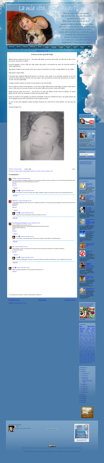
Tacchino (93, 361)
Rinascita (25, 46)
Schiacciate (84, 361)
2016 (82, 396)
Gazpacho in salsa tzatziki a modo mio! (90, 245)
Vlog (90, 336)
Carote (91, 344)
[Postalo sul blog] (27, 169)
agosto (84, 377)
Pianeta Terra (85, 358)
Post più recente (14, 300)
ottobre (84, 375)
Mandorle (88, 353)
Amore (83, 328)
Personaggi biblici (61, 47)
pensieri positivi (27, 171)
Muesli (85, 355)
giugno (84, 386)
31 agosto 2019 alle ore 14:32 (23, 267)
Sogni (93, 338)
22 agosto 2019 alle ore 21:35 (24, 200)
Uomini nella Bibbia (83, 362)
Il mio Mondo (85, 378)
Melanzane (93, 353)
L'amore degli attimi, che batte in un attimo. (90, 196)
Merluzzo (82, 354)
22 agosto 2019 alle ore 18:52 (23, 178)
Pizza (89, 358)
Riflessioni (32, 46)
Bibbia (83, 331)
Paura (81, 342)
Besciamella (87, 344)
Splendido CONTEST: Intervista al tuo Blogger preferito (90, 265)
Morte (87, 335)
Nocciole (91, 340)
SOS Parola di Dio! (68, 47)
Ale (13, 246)
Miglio (89, 354)
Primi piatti (84, 359)
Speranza (48, 171)
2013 (82, 402)
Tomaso (14, 178)
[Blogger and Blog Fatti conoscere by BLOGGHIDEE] (87, 417)
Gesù (93, 328)
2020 (82, 369)
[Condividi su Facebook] (30, 169)
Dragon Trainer (89, 349)
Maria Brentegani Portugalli (19, 223)
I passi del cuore (75, 47)
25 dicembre (85, 343)
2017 (82, 394)
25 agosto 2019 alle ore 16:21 (27, 236)
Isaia (87, 340)
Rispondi (14, 185)
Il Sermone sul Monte (53, 47)
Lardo (81, 351)
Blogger (82, 330)
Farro (94, 349)
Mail (87, 63)
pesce (93, 342)
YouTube (82, 56)
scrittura (39, 171)
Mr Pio (39, 46)
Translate (91, 156)
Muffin (88, 355)
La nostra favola (46, 47)
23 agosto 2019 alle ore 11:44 (21, 246)
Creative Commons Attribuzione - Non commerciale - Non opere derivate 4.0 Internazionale (60, 447)
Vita (52, 171)
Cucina (86, 347)
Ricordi (93, 331)
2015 (82, 398)
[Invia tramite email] (25, 169)
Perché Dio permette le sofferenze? (89, 208)
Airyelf (68, 451)
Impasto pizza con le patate (89, 350)
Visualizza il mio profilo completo (23, 428)
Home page (11, 46)
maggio (84, 388)
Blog (89, 46)
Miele (86, 354)
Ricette (88, 331)
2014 (82, 400)
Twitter (87, 52)
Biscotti (82, 339)
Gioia (17, 171)
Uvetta (88, 362)
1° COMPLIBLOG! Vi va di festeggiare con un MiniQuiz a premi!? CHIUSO (90, 222)
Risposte (16, 187)
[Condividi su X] (28, 169)
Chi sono (18, 46)
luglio (83, 384)
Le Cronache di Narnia (87, 351)
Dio (14, 171)
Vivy (17, 190)
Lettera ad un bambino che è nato (89, 184)
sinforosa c (15, 200)
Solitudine (89, 361)
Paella (94, 355)
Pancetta (90, 357)
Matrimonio (92, 339)
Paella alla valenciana (84, 357)
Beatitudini (82, 344)
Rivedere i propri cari (91, 359)
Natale (91, 355)
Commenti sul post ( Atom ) (19, 303)
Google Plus (92, 52)
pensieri (21, 171)
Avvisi (81, 340)
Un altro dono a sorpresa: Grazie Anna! (90, 277)
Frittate (84, 340)
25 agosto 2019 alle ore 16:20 (27, 212)
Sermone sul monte (85, 332)
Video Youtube (90, 330)
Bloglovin (92, 56)
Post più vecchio (70, 300)
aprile (83, 390)
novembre (84, 373)
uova (81, 343)
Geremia (81, 350)
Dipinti (81, 335)
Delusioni (90, 347)
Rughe (81, 361)
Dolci (84, 335)
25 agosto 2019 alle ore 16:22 (27, 257)
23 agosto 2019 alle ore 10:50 (33, 223)
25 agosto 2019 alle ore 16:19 (26, 190)
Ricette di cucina (82, 47)
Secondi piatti (88, 338)
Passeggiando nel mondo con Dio (90, 289)
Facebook (82, 52)
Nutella (93, 336)
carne (91, 362)
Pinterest (87, 56)
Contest (87, 339)
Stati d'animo (91, 334)
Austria (93, 343)
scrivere (43, 171)
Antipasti (90, 343)
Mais (84, 353)
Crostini (84, 347)
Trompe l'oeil (85, 336)
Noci (94, 340)
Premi (82, 338)
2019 (82, 371)
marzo (84, 392)
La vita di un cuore (90, 231)
